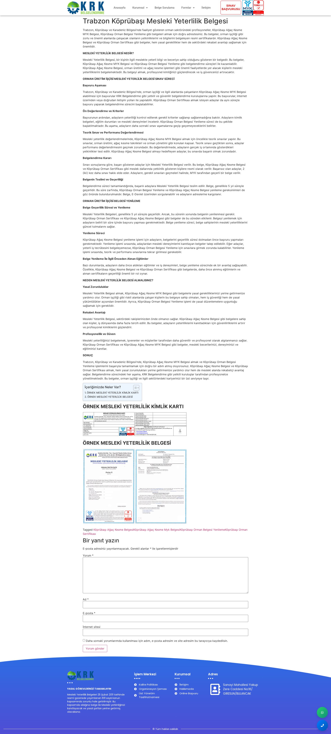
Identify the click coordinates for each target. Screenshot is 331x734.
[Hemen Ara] (322, 725)
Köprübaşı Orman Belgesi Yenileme (202, 529)
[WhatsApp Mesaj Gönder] (322, 712)
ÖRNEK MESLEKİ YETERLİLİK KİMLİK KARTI (112, 392)
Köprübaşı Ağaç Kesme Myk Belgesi (156, 529)
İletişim (206, 7)
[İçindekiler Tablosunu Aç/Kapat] (134, 388)
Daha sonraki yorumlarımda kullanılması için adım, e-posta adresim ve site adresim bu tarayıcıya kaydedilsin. (157, 640)
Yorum (88, 555)
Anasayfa (120, 7)
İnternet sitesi (91, 626)
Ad (86, 599)
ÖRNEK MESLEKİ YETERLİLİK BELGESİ (110, 396)
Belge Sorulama (164, 7)
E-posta (89, 613)
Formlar (186, 7)
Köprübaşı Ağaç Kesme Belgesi (113, 529)
